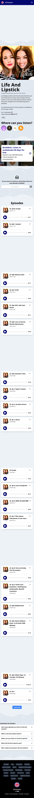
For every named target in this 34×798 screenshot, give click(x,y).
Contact (26, 794)
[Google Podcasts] (15, 128)
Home (7, 794)
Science (13, 778)
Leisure (6, 775)
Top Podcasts (14, 794)
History (13, 773)
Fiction (6, 773)
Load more (17, 707)
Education (19, 764)
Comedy (6, 764)
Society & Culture (8, 770)
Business (27, 764)
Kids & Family (6, 767)
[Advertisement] (17, 22)
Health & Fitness (24, 775)
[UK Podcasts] (17, 784)
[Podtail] (9, 128)
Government (14, 775)
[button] (32, 2)
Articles (21, 794)
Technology (19, 770)
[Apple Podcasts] (4, 128)
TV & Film (27, 770)
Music (14, 767)
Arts (3, 117)
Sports (20, 778)
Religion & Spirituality (25, 767)
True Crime (20, 773)
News (27, 773)
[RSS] (21, 128)
